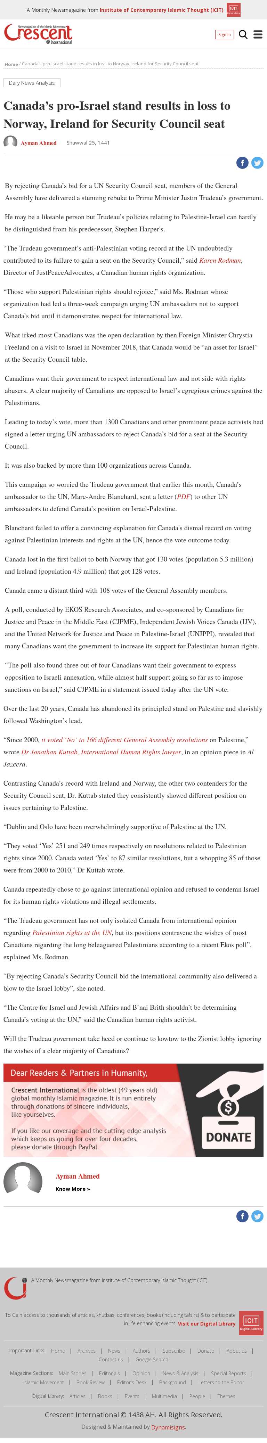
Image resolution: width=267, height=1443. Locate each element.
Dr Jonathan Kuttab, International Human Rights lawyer (101, 751)
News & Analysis (181, 1373)
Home (58, 1350)
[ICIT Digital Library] (233, 9)
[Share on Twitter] (257, 162)
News (114, 1350)
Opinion (141, 1373)
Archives (87, 1350)
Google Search (152, 1359)
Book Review (90, 1382)
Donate (205, 1350)
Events (132, 1396)
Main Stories (73, 1373)
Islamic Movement (43, 1382)
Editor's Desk (132, 1382)
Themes (226, 1396)
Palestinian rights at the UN (72, 932)
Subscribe (174, 1350)
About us (237, 1350)
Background (172, 1382)
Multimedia (164, 1396)
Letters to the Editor (221, 1382)
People (197, 1396)
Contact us (111, 1359)
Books (105, 1396)
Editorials (109, 1373)
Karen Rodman (220, 259)
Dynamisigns (168, 1427)
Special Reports (228, 1373)
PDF (183, 496)
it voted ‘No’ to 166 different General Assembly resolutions (124, 739)
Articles (78, 1396)
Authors (141, 1350)
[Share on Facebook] (242, 162)
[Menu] (258, 34)
